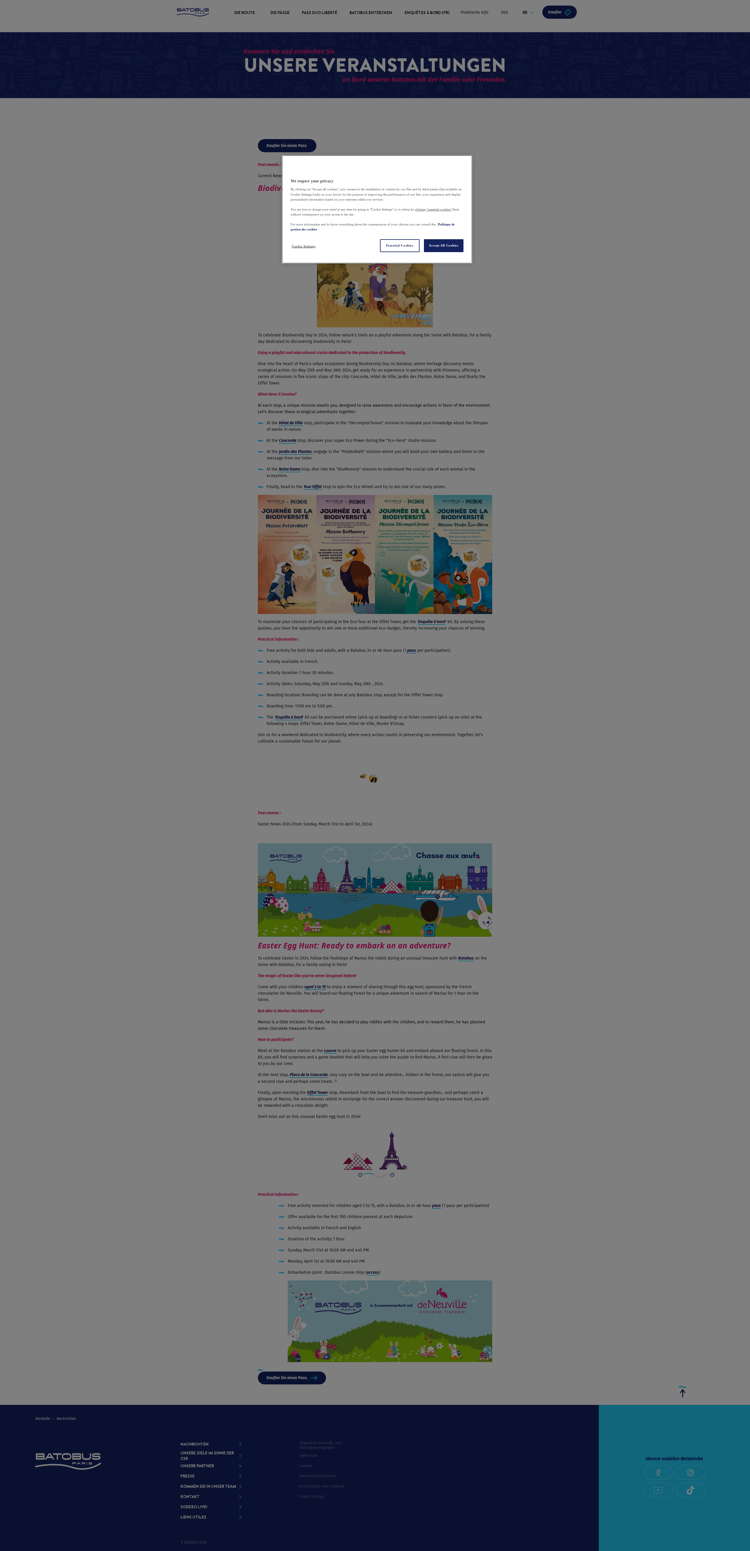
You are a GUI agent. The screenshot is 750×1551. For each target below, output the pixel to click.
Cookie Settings (304, 246)
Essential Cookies (399, 245)
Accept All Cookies (443, 245)
